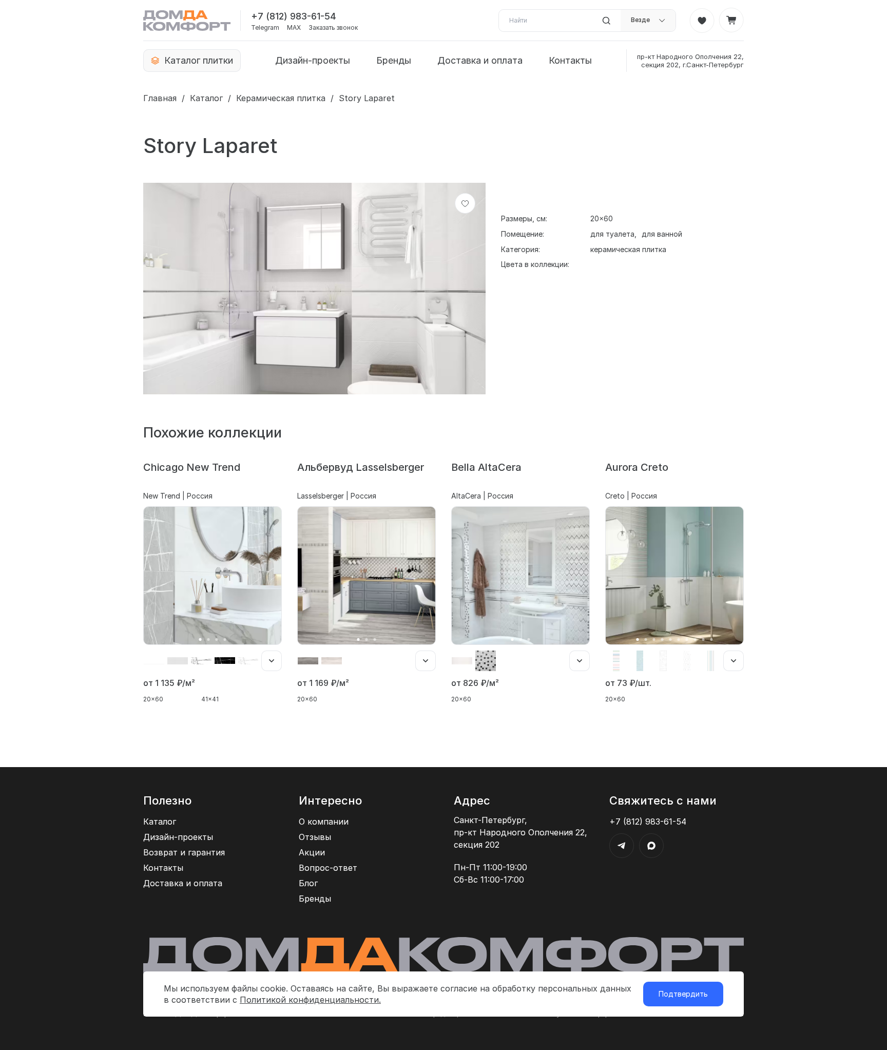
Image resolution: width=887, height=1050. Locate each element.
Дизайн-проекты (312, 60)
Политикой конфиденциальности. (310, 1000)
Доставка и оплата (480, 60)
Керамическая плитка (280, 98)
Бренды (393, 60)
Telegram (265, 28)
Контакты (570, 60)
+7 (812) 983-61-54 (293, 16)
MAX (294, 28)
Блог (308, 883)
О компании (324, 821)
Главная (160, 98)
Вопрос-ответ (328, 868)
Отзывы (315, 837)
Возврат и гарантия (184, 852)
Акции (312, 852)
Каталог (206, 98)
